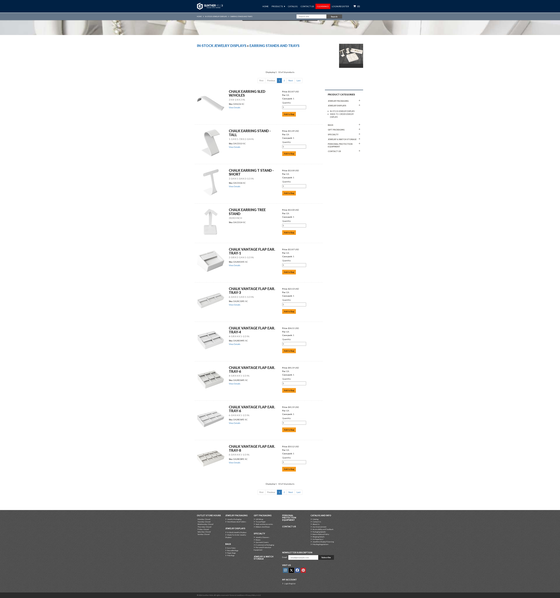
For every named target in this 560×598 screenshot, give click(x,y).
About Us (316, 524)
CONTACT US (334, 151)
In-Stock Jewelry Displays (216, 16)
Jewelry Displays (337, 105)
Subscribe (326, 557)
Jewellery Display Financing (323, 542)
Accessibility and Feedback (323, 529)
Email (284, 557)
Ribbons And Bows (263, 527)
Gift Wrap (259, 519)
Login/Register (340, 6)
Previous (271, 80)
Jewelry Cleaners (262, 537)
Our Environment (319, 527)
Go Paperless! (318, 539)
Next (290, 80)
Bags (330, 125)
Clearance (323, 6)
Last (299, 80)
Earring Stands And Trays (241, 16)
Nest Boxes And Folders (236, 522)
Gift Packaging (336, 130)
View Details (234, 107)
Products (277, 6)
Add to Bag (289, 114)
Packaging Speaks (319, 532)
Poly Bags (231, 555)
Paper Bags (231, 553)
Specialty (333, 134)
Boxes (258, 540)
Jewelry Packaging (338, 101)
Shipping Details (319, 537)
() (358, 6)
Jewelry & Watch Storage (342, 139)
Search (334, 16)
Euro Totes (231, 548)
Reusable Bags (232, 550)
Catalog (293, 6)
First (261, 80)
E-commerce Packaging (265, 545)
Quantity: (286, 102)
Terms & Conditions (237, 595)
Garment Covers (262, 542)
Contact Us (307, 6)
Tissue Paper (261, 522)
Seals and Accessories (264, 524)
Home (265, 6)
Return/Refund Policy (321, 534)
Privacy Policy (251, 595)
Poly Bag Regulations (321, 544)
